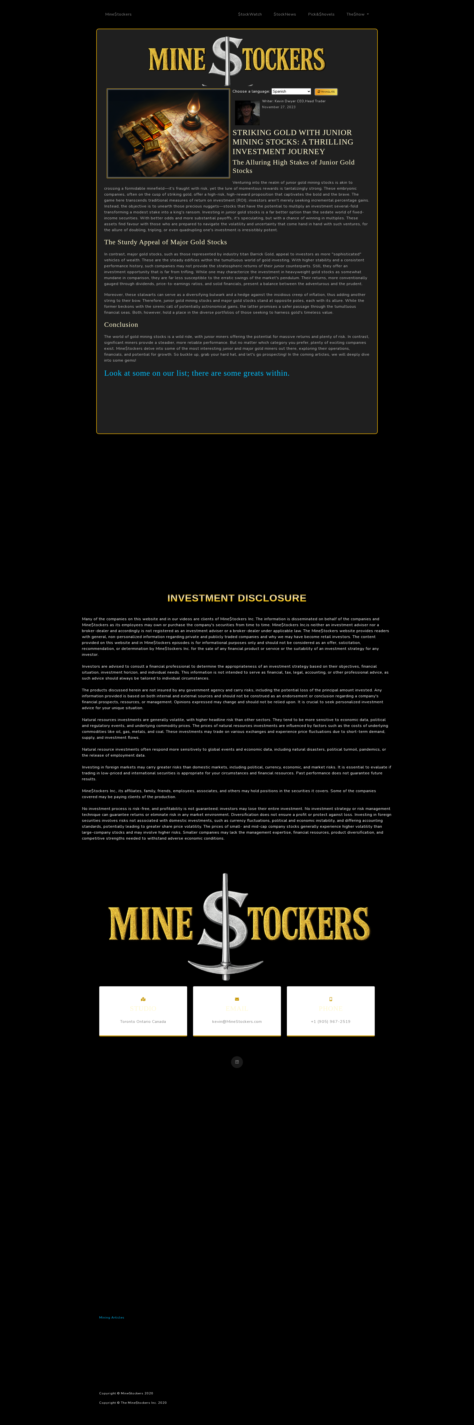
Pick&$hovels (321, 14)
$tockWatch (250, 14)
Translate (327, 92)
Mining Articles (111, 1317)
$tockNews (285, 14)
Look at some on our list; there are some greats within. (197, 373)
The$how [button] (356, 14)
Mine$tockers (118, 14)
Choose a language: (251, 91)
